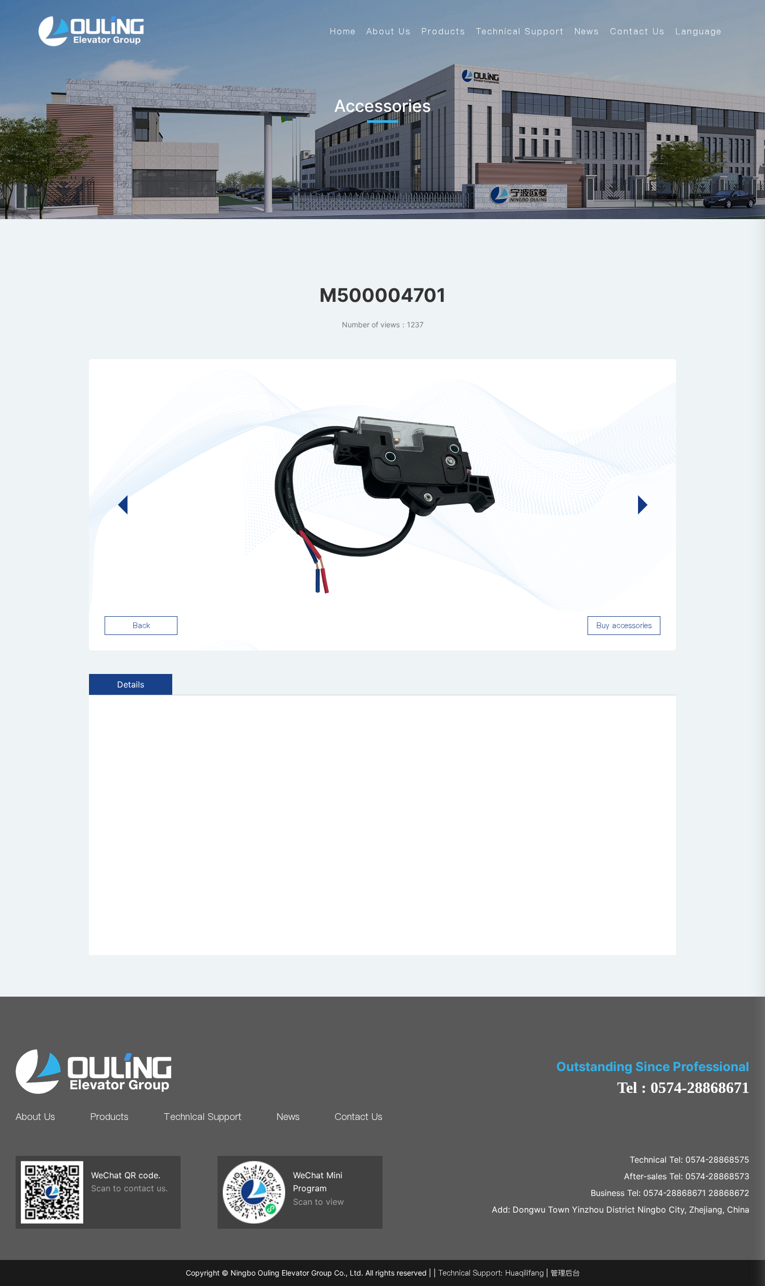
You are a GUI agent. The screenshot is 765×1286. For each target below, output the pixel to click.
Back (141, 625)
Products (444, 31)
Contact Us (637, 31)
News (587, 31)
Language (698, 31)
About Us (388, 31)
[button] (638, 504)
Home (343, 31)
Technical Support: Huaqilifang (491, 1273)
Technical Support (520, 31)
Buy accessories (624, 625)
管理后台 (565, 1273)
